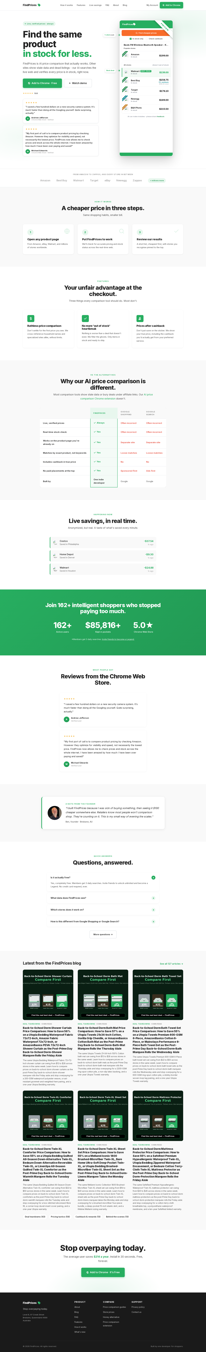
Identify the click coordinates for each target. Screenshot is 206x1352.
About (116, 5)
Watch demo (79, 83)
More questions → (103, 934)
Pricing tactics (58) (60, 1216)
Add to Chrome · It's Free (105, 1272)
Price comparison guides (114, 1307)
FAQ (107, 5)
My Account (152, 5)
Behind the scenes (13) (117, 1216)
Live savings (95, 5)
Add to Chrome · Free (44, 83)
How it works (66, 5)
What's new (79, 1332)
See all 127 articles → (171, 963)
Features (81, 5)
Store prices (108, 1312)
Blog (125, 5)
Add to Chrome (173, 5)
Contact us (136, 1312)
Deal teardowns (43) (35, 1216)
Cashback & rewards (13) (88, 1216)
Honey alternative (111, 1317)
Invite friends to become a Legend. (118, 639)
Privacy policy (138, 1307)
